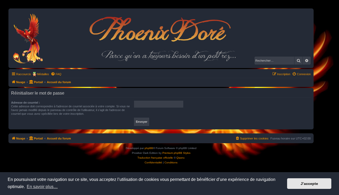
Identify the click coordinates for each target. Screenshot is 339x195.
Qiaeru (180, 157)
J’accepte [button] (309, 183)
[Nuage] (30, 38)
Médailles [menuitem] (43, 74)
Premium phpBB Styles (176, 152)
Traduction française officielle (155, 157)
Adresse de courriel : (25, 102)
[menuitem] (56, 74)
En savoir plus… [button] (42, 186)
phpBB (149, 148)
